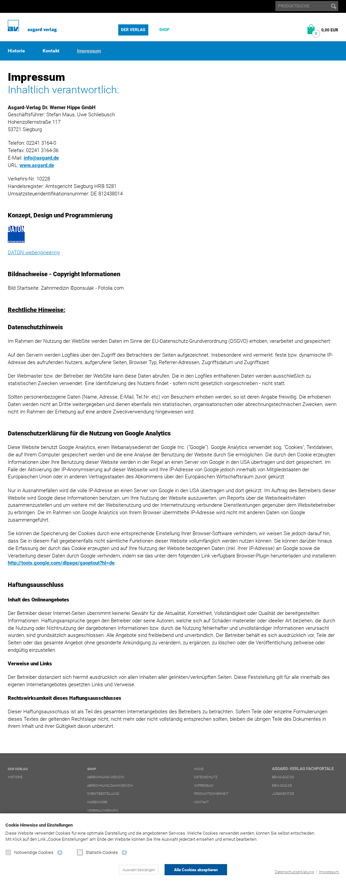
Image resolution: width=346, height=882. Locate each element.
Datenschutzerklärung (294, 871)
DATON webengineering (34, 252)
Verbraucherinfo (102, 810)
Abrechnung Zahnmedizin (110, 785)
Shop (164, 29)
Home (199, 769)
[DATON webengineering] (173, 234)
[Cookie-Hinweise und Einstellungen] (60, 853)
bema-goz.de (283, 777)
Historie (16, 50)
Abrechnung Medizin (105, 777)
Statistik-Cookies (102, 852)
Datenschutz (206, 777)
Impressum (329, 871)
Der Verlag (133, 29)
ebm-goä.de (282, 785)
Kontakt (51, 50)
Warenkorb (97, 802)
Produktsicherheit (211, 793)
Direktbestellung (103, 793)
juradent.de (283, 793)
